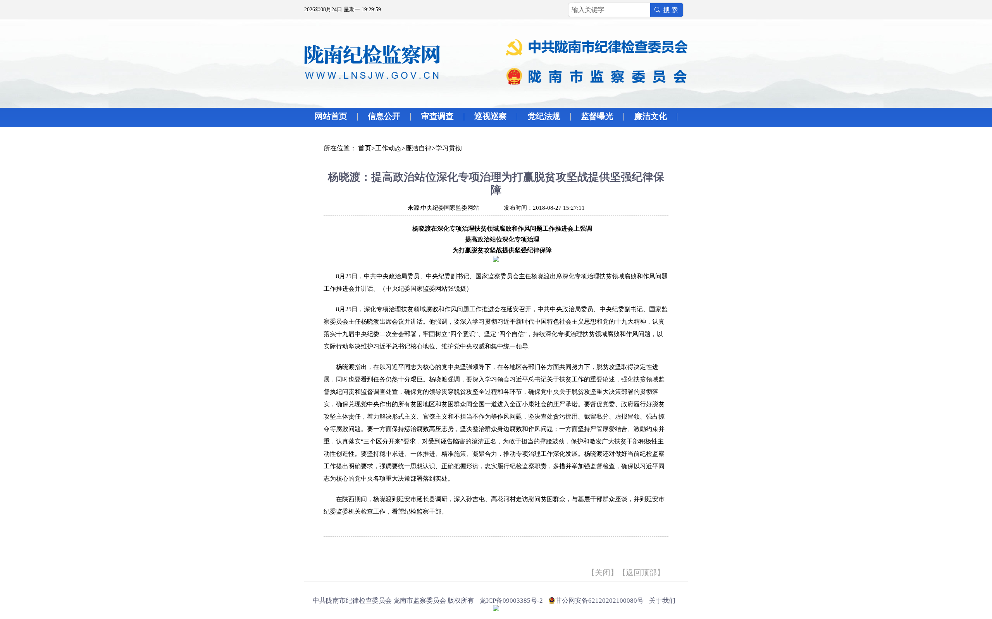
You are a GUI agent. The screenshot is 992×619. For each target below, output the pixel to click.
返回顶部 (641, 572)
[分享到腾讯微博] (364, 551)
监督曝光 (597, 116)
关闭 (602, 572)
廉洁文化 (650, 116)
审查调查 (437, 116)
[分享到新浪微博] (352, 551)
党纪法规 (544, 116)
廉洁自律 (418, 148)
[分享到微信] (376, 551)
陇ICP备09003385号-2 (511, 600)
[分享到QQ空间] (340, 551)
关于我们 (662, 600)
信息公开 (384, 116)
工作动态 (388, 148)
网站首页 (331, 116)
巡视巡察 (490, 116)
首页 (364, 148)
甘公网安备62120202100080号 (599, 600)
